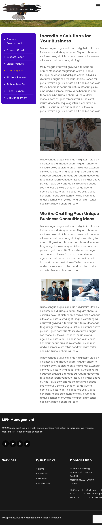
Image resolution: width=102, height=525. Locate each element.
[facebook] (5, 443)
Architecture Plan (16, 84)
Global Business (16, 91)
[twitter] (12, 443)
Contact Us (44, 483)
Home (41, 468)
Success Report (15, 57)
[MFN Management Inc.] (22, 11)
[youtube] (20, 443)
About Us (43, 473)
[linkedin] (27, 443)
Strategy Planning (17, 77)
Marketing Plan (15, 70)
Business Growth (16, 50)
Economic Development (14, 41)
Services (42, 478)
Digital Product (15, 63)
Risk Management (17, 97)
